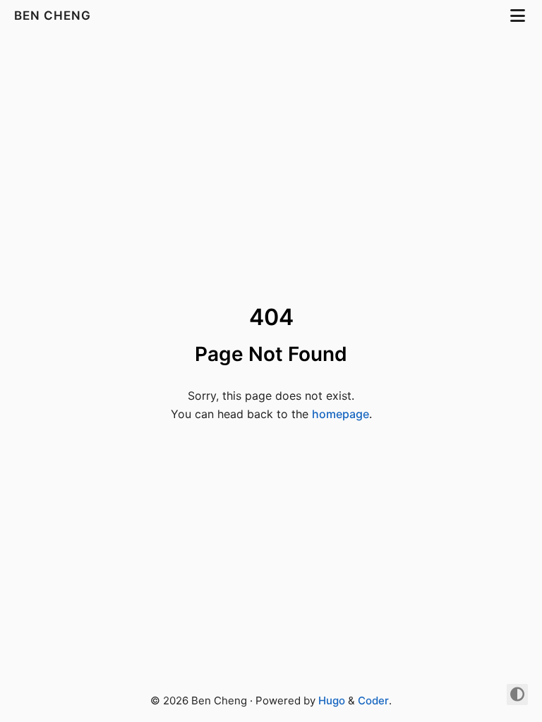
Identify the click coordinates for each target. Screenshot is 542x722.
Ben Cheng (54, 15)
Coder (373, 700)
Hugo (331, 700)
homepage (340, 414)
